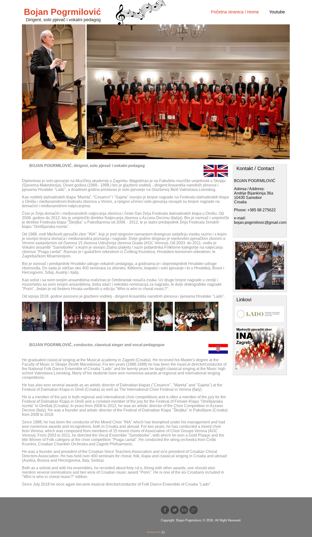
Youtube (277, 12)
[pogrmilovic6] (163, 317)
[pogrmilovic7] (196, 317)
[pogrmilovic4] (130, 317)
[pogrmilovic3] (85, 317)
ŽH (163, 532)
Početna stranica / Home (235, 12)
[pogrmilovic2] (42, 317)
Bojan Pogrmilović (62, 12)
